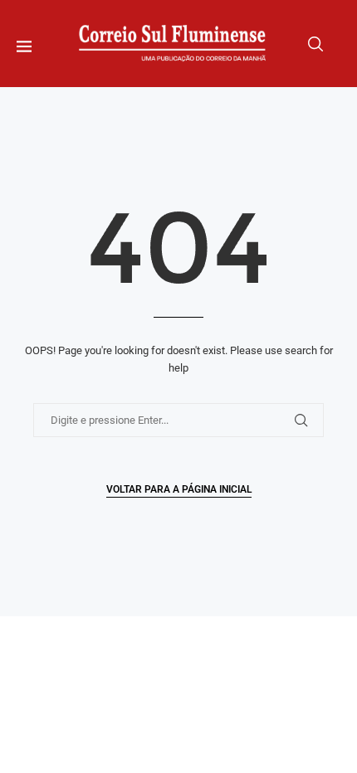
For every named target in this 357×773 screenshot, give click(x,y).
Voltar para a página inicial (179, 489)
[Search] (315, 44)
